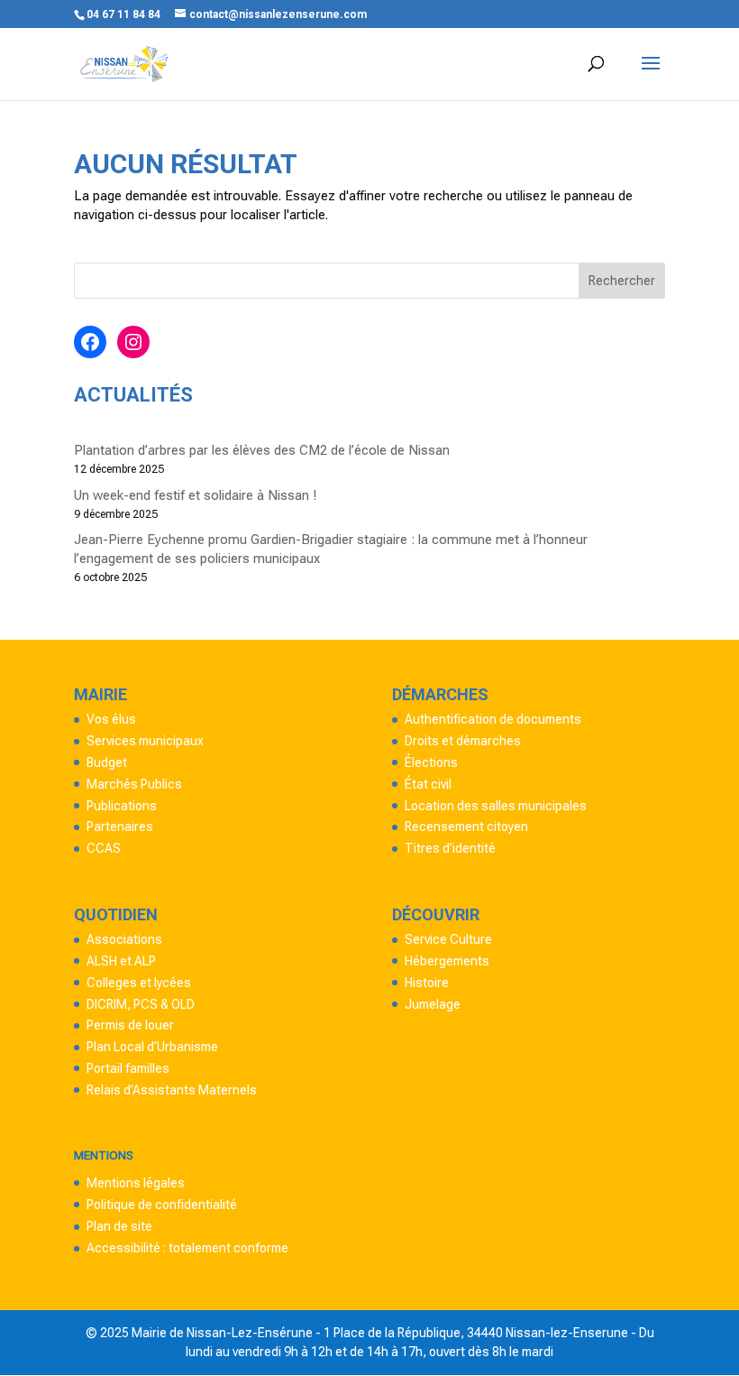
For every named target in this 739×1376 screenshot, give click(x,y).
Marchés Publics (134, 784)
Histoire (427, 982)
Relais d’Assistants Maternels (172, 1090)
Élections (431, 762)
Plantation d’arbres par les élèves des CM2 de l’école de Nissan (262, 450)
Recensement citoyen (466, 826)
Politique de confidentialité (162, 1204)
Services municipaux (145, 741)
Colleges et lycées (139, 982)
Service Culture (448, 939)
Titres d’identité (450, 848)
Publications (122, 806)
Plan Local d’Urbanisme (152, 1046)
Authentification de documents (493, 719)
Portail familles (128, 1068)
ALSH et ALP (121, 961)
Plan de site (119, 1226)
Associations (124, 939)
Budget (107, 762)
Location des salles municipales (496, 806)
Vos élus (111, 719)
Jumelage (433, 1004)
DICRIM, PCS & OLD (141, 1004)
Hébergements (447, 961)
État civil (428, 784)
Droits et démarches (463, 741)
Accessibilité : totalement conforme (187, 1248)
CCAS (104, 848)
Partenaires (120, 826)
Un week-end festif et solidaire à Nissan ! (195, 495)
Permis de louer (130, 1025)
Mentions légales (136, 1183)
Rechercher (621, 280)
